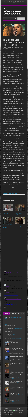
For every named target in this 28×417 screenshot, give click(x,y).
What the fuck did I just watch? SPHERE (16, 357)
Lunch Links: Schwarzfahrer (16, 381)
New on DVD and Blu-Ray (15, 393)
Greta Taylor (20, 394)
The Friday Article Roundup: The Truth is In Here (16, 375)
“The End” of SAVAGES (15, 342)
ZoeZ (9, 47)
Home (7, 1)
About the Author (10, 193)
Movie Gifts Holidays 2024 (15, 399)
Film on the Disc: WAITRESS (6, 212)
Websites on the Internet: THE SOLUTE (16, 388)
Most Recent (21, 313)
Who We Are (10, 412)
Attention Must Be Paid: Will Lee (16, 364)
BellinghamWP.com (19, 410)
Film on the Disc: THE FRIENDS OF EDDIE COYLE (7, 226)
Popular (14, 313)
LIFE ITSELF (13, 334)
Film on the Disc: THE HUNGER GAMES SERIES (19, 213)
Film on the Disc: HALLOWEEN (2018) (19, 225)
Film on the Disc (19, 187)
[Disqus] (14, 250)
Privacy (20, 412)
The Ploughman (14, 378)
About (15, 412)
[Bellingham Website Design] (14, 410)
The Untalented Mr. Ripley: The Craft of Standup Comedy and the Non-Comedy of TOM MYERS (16, 350)
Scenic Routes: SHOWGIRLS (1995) (16, 370)
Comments (7, 313)
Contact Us (6, 414)
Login (11, 414)
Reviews (21, 47)
